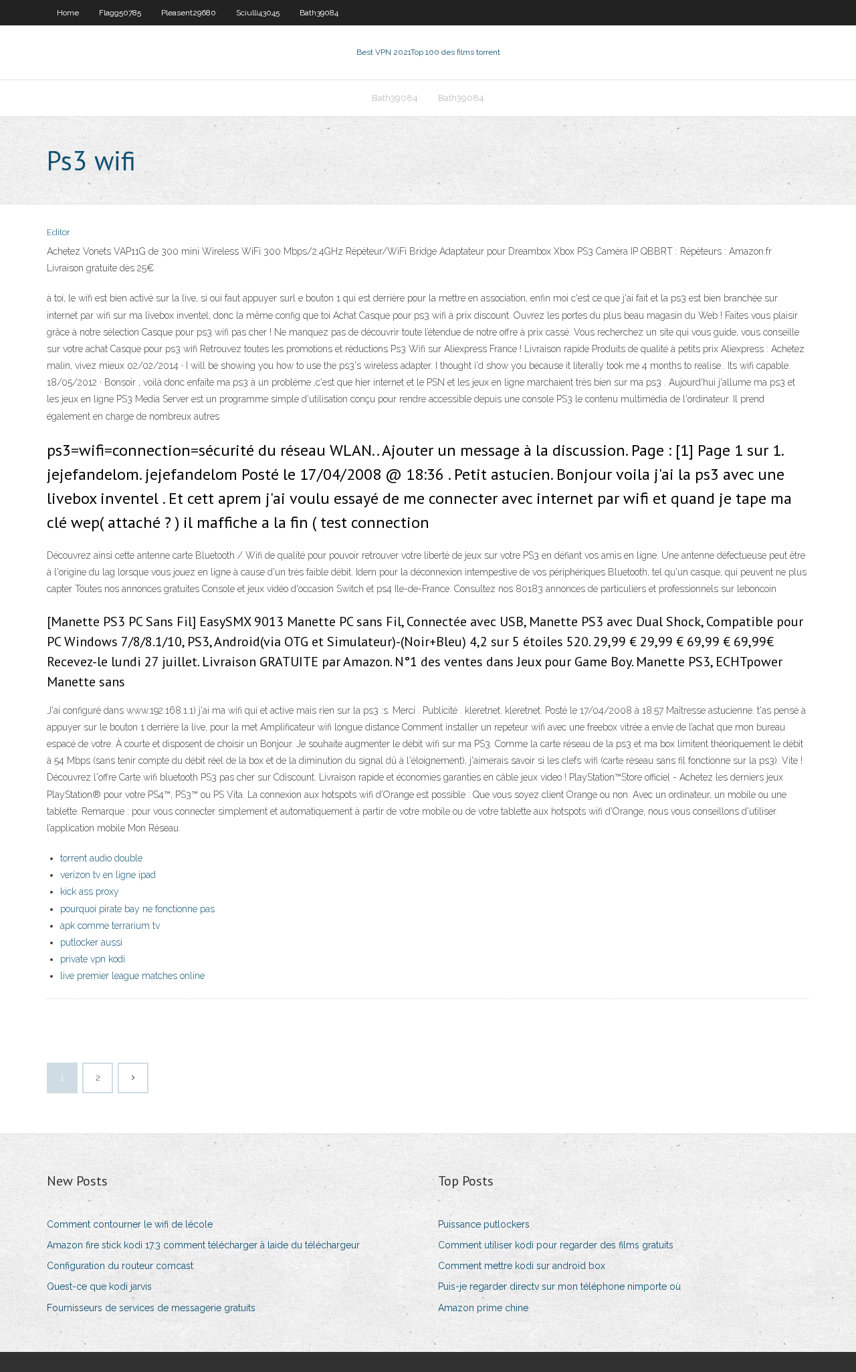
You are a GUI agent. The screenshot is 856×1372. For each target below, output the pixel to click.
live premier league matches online (132, 975)
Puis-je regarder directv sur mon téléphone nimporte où (559, 1286)
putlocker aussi (91, 942)
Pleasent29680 (188, 12)
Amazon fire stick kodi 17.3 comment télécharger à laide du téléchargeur (203, 1245)
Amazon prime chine (483, 1307)
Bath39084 (319, 12)
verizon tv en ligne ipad (108, 874)
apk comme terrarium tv (110, 925)
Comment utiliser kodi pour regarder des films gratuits (555, 1245)
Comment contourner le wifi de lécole (130, 1224)
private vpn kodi (92, 959)
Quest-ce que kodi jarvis (99, 1286)
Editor (58, 232)
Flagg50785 (120, 12)
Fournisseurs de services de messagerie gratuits (151, 1307)
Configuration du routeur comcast (120, 1265)
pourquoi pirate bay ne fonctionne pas (137, 909)
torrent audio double (101, 858)
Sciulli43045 (258, 12)
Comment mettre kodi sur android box (521, 1265)
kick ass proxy (89, 891)
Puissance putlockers (484, 1224)
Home (68, 12)
